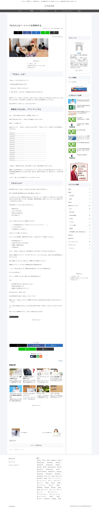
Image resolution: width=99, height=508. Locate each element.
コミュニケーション (14, 316)
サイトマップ (12, 461)
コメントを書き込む (36, 445)
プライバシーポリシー (14, 465)
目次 (34, 61)
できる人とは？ (31, 67)
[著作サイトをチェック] (31, 356)
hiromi (79, 53)
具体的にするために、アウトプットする (36, 65)
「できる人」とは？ (32, 63)
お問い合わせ (12, 458)
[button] (54, 32)
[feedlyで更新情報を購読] (37, 356)
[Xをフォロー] (34, 356)
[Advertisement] (36, 19)
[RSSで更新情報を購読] (40, 356)
